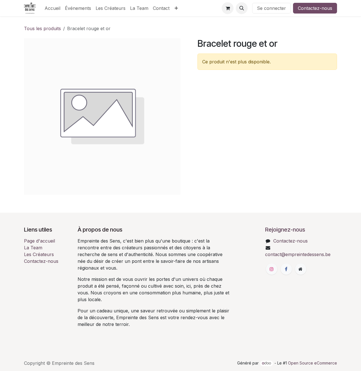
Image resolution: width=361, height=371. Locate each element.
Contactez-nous (315, 8)
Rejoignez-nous (285, 229)
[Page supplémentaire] (300, 269)
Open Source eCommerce (312, 363)
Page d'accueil (39, 241)
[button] (242, 8)
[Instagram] (271, 269)
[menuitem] (52, 8)
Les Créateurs (39, 254)
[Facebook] (286, 269)
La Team (33, 247)
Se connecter (271, 8)
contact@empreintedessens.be (298, 254)
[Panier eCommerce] (228, 8)
